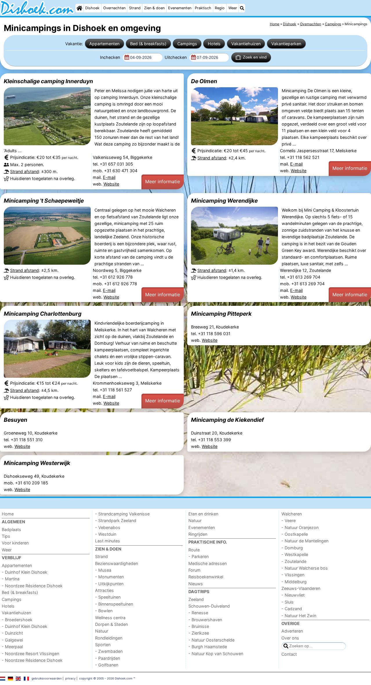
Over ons (290, 637)
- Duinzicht (12, 633)
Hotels (214, 43)
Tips (6, 536)
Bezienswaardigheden (116, 563)
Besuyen (15, 419)
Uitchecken (176, 57)
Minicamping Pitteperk (221, 313)
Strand (135, 8)
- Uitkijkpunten (109, 583)
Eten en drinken (203, 513)
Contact (289, 654)
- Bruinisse (198, 626)
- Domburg (292, 547)
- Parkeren (198, 556)
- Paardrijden (107, 658)
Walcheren (291, 513)
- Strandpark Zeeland (115, 520)
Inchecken (110, 57)
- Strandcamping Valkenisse (122, 513)
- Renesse (198, 612)
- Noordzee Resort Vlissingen (30, 653)
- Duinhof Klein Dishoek (24, 572)
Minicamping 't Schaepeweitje (44, 200)
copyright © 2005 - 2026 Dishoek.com (105, 678)
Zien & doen (154, 8)
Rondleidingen (108, 637)
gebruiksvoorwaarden (47, 678)
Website (111, 183)
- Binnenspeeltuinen (114, 604)
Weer (232, 8)
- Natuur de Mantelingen (304, 540)
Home (8, 513)
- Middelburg (294, 581)
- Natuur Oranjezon (300, 527)
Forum (194, 570)
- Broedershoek (17, 619)
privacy (70, 678)
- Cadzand (291, 608)
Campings (187, 43)
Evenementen (179, 8)
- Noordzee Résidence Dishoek (32, 585)
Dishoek (92, 8)
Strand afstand (24, 171)
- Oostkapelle (294, 534)
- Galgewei (12, 639)
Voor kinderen (15, 542)
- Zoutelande (293, 561)
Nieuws (195, 583)
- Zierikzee (198, 633)
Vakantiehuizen (246, 43)
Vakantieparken (286, 43)
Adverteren (292, 630)
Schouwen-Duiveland (209, 606)
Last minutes (107, 540)
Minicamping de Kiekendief (227, 419)
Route (194, 549)
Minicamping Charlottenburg (42, 313)
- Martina (10, 578)
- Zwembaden (109, 651)
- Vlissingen (292, 574)
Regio (220, 8)
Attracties (104, 590)
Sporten (102, 644)
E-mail (109, 177)
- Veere (288, 520)
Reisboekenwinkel (205, 576)
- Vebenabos (107, 527)
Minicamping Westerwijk (37, 462)
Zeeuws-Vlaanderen (300, 588)
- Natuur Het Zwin (298, 615)
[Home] (79, 8)
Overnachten (114, 8)
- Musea (103, 570)
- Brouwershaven (205, 619)
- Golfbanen (106, 664)
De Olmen (204, 81)
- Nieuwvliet (293, 595)
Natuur (101, 630)
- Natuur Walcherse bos (304, 568)
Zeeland (196, 599)
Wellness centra (110, 617)
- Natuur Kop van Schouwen (215, 653)
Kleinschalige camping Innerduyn (48, 81)
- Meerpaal (12, 646)
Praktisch (203, 8)
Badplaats (11, 529)
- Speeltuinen (108, 597)
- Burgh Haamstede (207, 646)
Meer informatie (162, 181)
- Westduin (105, 534)
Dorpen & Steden (111, 624)
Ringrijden (197, 534)
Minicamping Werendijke (224, 200)
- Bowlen (103, 610)
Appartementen (104, 43)
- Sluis (287, 601)
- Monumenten (109, 576)
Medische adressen (207, 563)
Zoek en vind (255, 57)
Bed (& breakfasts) (148, 43)
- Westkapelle (294, 554)
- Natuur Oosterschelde (211, 639)
